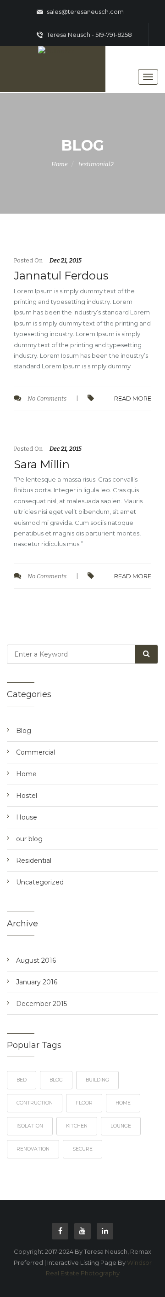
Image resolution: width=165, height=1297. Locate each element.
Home (59, 164)
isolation (29, 1126)
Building (97, 1080)
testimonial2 (96, 164)
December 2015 (41, 1004)
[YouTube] (82, 1231)
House (26, 817)
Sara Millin (42, 464)
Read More (132, 398)
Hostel (26, 795)
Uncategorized (40, 882)
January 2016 (36, 982)
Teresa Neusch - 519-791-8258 (88, 34)
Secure (82, 1149)
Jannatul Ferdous (61, 275)
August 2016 (36, 960)
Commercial (35, 752)
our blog (29, 839)
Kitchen (77, 1126)
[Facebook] (60, 1231)
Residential (33, 860)
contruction (34, 1103)
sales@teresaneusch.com (84, 11)
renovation (33, 1149)
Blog (23, 731)
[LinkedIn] (105, 1231)
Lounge (120, 1126)
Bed (21, 1080)
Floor (84, 1103)
